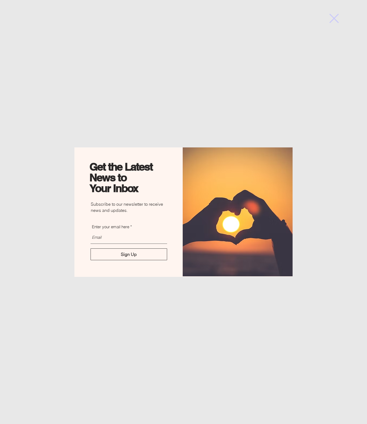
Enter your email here (110, 227)
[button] (334, 18)
